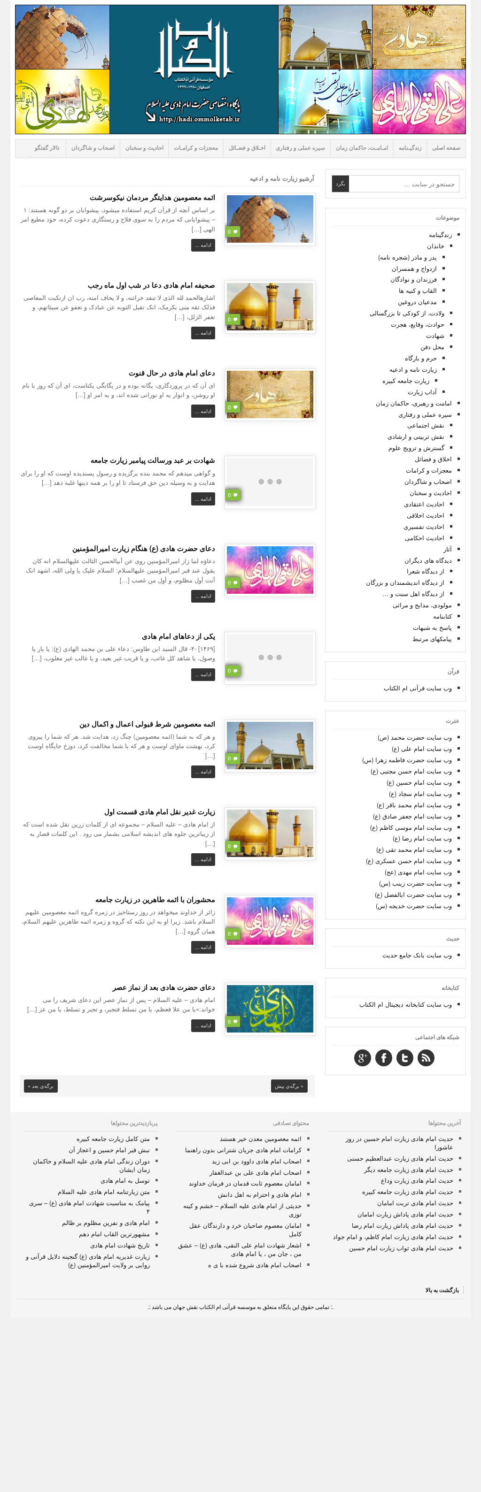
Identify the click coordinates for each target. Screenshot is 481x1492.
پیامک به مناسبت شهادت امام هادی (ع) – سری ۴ (89, 1207)
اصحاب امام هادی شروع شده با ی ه (255, 1264)
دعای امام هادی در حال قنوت (172, 372)
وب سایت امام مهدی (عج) (418, 871)
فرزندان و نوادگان (413, 279)
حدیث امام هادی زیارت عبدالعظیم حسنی (400, 1158)
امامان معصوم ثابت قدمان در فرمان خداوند (245, 1182)
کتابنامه (442, 616)
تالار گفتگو (47, 148)
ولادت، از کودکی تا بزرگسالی (407, 312)
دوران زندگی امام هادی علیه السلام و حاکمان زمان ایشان (91, 1165)
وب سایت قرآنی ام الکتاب (418, 687)
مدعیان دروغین (417, 301)
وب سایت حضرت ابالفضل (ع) (413, 894)
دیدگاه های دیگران (428, 560)
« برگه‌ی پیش (289, 1085)
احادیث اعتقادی (424, 503)
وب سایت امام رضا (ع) (422, 838)
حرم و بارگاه (421, 357)
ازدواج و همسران (414, 268)
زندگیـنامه (410, 148)
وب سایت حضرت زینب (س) (415, 883)
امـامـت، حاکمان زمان (362, 148)
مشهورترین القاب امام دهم (114, 1233)
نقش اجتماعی (425, 425)
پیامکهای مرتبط (432, 638)
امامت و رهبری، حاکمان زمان (414, 402)
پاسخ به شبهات (432, 627)
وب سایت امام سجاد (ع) (420, 793)
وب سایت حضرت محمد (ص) (415, 737)
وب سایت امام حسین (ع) (419, 782)
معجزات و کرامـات (196, 148)
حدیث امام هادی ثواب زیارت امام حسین (401, 1247)
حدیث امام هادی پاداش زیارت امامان (405, 1213)
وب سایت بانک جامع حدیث (417, 954)
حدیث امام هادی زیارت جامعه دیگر (408, 1169)
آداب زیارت (422, 391)
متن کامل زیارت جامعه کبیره (113, 1138)
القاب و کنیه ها (418, 290)
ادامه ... (203, 244)
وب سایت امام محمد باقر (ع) (414, 804)
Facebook (383, 1057)
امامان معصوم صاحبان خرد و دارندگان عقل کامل (245, 1229)
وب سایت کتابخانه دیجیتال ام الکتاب (405, 1004)
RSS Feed (426, 1057)
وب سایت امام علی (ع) (422, 748)
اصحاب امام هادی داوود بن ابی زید (257, 1160)
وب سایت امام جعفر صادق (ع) (412, 815)
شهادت (435, 335)
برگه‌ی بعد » (41, 1085)
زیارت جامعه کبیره (405, 380)
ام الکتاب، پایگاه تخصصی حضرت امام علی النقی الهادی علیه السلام (240, 69)
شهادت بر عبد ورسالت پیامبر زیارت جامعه (153, 460)
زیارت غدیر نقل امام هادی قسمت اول (159, 811)
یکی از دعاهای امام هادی (178, 636)
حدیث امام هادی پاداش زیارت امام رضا (402, 1225)
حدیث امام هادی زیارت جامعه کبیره (407, 1191)
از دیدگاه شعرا (425, 570)
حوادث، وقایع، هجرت (417, 324)
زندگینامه (440, 234)
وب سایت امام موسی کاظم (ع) (411, 827)
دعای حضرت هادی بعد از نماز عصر (164, 987)
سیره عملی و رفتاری (300, 148)
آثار (447, 548)
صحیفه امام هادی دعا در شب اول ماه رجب (151, 285)
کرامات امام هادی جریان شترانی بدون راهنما (243, 1149)
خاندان (435, 245)
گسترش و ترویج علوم (416, 447)
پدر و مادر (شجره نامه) (407, 256)
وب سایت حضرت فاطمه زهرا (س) (407, 759)
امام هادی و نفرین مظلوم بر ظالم (106, 1222)
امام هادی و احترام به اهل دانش (260, 1194)
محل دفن (432, 346)
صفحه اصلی (446, 148)
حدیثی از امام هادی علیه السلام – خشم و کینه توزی (242, 1209)
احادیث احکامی (424, 537)
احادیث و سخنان (144, 148)
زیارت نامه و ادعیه (413, 369)
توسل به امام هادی (125, 1180)
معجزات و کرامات (429, 470)
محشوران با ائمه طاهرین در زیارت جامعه (155, 899)
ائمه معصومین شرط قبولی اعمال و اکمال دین (147, 724)
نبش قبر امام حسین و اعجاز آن (109, 1149)
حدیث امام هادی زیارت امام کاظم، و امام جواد (393, 1236)
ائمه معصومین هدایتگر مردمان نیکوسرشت (152, 197)
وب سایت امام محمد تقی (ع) (414, 849)
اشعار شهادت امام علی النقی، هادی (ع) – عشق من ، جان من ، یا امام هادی (240, 1249)
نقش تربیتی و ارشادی (416, 436)
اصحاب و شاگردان (93, 148)
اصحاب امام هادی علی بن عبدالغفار (255, 1172)
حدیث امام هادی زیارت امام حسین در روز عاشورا (399, 1142)
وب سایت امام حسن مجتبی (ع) (411, 770)
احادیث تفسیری (423, 526)
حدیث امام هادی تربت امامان (415, 1202)
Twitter (404, 1057)
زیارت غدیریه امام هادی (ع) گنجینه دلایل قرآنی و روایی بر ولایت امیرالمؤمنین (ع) (88, 1260)
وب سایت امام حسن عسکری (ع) (409, 860)
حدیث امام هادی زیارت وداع (417, 1180)
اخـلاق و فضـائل (247, 148)
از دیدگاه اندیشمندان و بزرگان (405, 582)
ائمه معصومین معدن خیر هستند (261, 1138)
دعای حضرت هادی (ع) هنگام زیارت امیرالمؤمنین (143, 548)
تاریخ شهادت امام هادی (120, 1244)
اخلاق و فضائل (433, 458)
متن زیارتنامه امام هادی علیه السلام (104, 1191)
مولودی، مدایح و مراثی (422, 604)
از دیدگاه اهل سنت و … (413, 593)
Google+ (362, 1057)
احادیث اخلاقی (425, 515)
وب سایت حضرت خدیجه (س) (414, 905)
